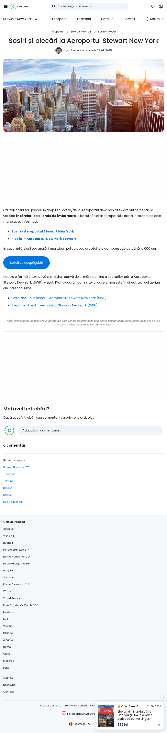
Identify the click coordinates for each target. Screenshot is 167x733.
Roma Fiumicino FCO (16, 556)
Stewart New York (81, 31)
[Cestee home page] (19, 6)
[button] (5, 6)
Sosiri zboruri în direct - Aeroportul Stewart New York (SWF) (59, 298)
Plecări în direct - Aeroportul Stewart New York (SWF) (54, 305)
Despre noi (9, 685)
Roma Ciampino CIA (16, 584)
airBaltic (8, 529)
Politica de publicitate (100, 324)
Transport (58, 19)
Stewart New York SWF (21, 19)
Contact (8, 692)
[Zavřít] (163, 697)
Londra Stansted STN (16, 549)
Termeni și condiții (76, 705)
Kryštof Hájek (71, 50)
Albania (8, 640)
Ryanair (8, 542)
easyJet (8, 570)
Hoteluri (107, 19)
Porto (6, 667)
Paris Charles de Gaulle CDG (20, 605)
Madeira (8, 612)
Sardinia (8, 577)
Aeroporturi (57, 31)
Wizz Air (7, 591)
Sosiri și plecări (107, 31)
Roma (7, 647)
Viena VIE (8, 535)
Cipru (6, 654)
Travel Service (11, 598)
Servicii (129, 19)
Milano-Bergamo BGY (17, 563)
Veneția (8, 626)
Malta (6, 619)
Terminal (84, 19)
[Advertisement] (83, 172)
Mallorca (8, 661)
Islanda (8, 633)
